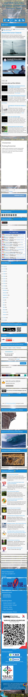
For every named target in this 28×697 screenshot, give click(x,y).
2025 (4, 268)
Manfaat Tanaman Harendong (13, 540)
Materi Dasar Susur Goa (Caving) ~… (12, 245)
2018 (4, 285)
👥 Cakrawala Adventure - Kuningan (9, 605)
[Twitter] (8, 20)
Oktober (4, 292)
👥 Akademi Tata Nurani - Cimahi (8, 603)
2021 (4, 278)
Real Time (13, 259)
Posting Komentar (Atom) (11, 187)
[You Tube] (19, 20)
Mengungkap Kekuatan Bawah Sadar (15, 547)
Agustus (5, 297)
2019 (4, 283)
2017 (4, 288)
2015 (4, 320)
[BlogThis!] (3, 80)
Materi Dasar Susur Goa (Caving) (14, 508)
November (5, 290)
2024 (4, 271)
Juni (4, 302)
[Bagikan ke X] (5, 80)
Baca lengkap (17, 93)
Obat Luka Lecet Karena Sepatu (14, 116)
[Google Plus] (12, 20)
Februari (4, 312)
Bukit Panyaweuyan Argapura (13, 491)
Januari (4, 314)
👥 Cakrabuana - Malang (7, 607)
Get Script (9, 259)
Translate (11, 191)
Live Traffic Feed (13, 232)
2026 (4, 266)
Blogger (18, 359)
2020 (4, 281)
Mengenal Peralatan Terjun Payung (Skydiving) (16, 523)
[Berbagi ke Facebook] (6, 80)
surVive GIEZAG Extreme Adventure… (12, 243)
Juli (4, 300)
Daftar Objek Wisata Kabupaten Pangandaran (17, 95)
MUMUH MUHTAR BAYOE (11, 403)
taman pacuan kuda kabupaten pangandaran (11, 399)
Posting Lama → (23, 137)
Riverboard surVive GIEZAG (12, 474)
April (4, 307)
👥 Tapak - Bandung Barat (7, 609)
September (5, 295)
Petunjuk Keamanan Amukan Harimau (15, 126)
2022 (4, 276)
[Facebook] (5, 20)
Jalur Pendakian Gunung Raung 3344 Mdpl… (12, 253)
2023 (4, 273)
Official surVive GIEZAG (20, 29)
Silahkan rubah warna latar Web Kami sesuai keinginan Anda (14, 376)
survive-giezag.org (9, 351)
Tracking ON (18, 259)
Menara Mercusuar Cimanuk (11, 33)
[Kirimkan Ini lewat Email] (2, 80)
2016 (4, 317)
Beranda (15, 137)
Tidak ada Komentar (7, 30)
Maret (4, 309)
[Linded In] (16, 20)
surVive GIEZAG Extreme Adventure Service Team (14, 5)
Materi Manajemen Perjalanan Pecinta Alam (16, 515)
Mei (4, 304)
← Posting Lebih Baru (5, 137)
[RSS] (23, 20)
